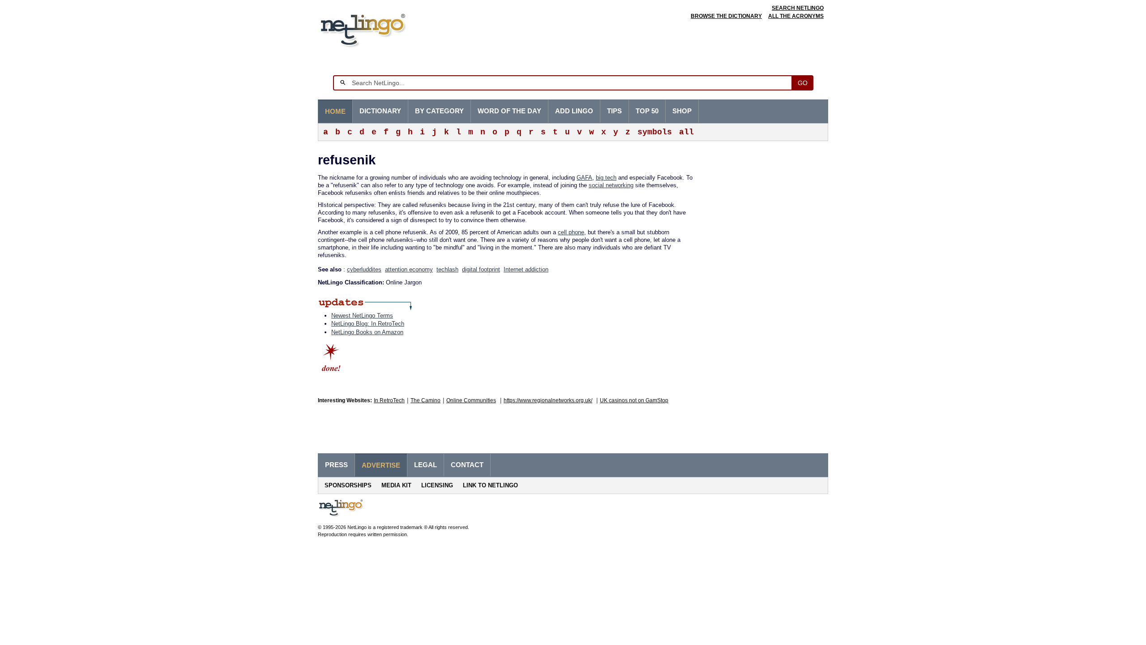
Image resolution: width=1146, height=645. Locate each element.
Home (335, 111)
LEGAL (425, 465)
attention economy (409, 269)
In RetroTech (389, 400)
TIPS (614, 111)
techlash (447, 269)
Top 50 (647, 111)
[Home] (377, 29)
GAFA (584, 177)
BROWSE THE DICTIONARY (726, 16)
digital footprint (481, 269)
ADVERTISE (381, 465)
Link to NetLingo (490, 485)
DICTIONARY (380, 111)
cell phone (571, 232)
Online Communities (471, 400)
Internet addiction (526, 269)
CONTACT (467, 465)
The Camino (425, 400)
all (686, 132)
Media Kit (396, 485)
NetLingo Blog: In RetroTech (367, 323)
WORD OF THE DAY (509, 111)
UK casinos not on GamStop (634, 400)
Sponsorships (348, 485)
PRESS (336, 465)
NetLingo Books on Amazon (367, 332)
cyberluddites (364, 269)
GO (803, 82)
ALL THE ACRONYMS (796, 16)
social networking (611, 185)
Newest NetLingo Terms (362, 315)
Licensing (437, 485)
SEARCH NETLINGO (798, 8)
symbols (654, 132)
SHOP (682, 111)
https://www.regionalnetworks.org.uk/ (548, 400)
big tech (606, 177)
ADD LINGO (574, 111)
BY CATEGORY (439, 111)
